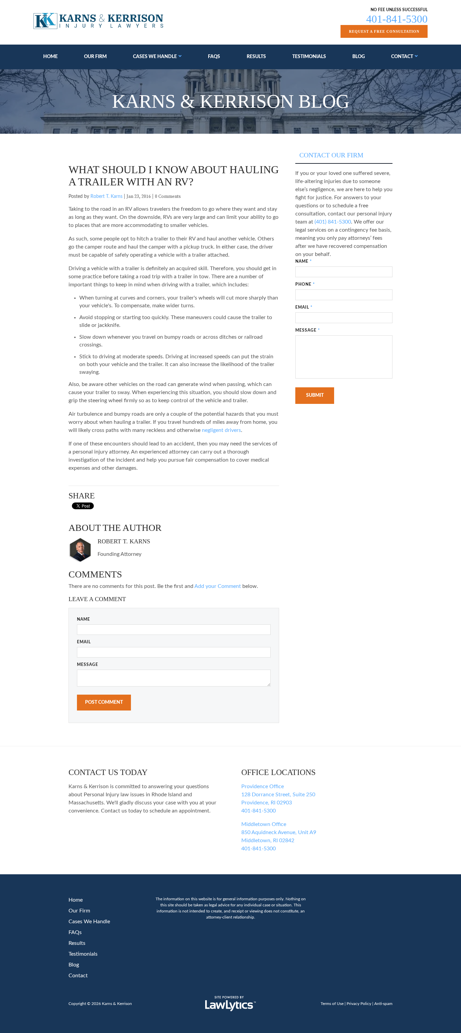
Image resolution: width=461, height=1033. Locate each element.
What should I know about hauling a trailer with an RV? (174, 175)
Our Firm (95, 56)
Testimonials (309, 56)
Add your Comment (217, 586)
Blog (358, 56)
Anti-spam (383, 1004)
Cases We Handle (155, 56)
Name (83, 619)
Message (87, 665)
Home (50, 56)
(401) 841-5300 (333, 222)
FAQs (214, 56)
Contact (402, 56)
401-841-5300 (397, 19)
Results (256, 56)
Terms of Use (332, 1004)
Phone (305, 284)
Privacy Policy (359, 1004)
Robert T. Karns (106, 196)
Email (84, 642)
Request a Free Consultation (384, 31)
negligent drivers (221, 430)
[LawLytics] (230, 1003)
